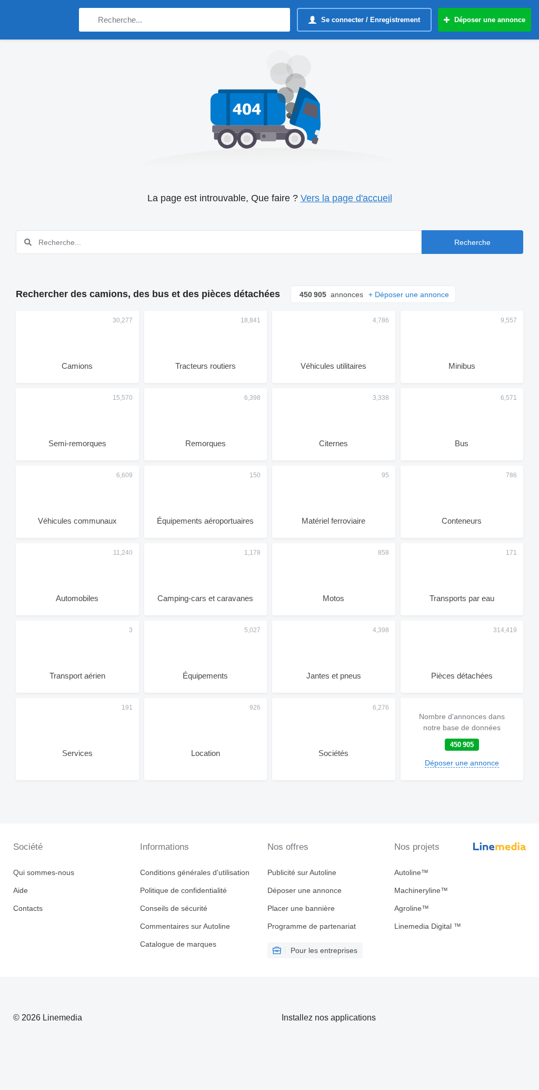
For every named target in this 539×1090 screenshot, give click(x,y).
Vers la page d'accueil (346, 198)
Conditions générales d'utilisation (194, 872)
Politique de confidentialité (183, 890)
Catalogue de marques (178, 944)
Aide (20, 890)
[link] (462, 739)
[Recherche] (89, 19)
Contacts (28, 908)
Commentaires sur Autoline (185, 926)
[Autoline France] (39, 20)
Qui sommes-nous (43, 872)
